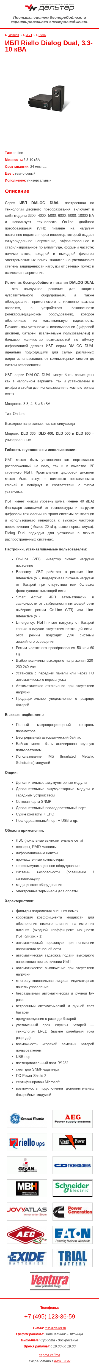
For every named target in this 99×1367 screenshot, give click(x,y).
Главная (13, 35)
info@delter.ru (55, 1328)
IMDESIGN (62, 1361)
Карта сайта (49, 1355)
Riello (42, 35)
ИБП (29, 35)
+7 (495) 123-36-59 (49, 1317)
